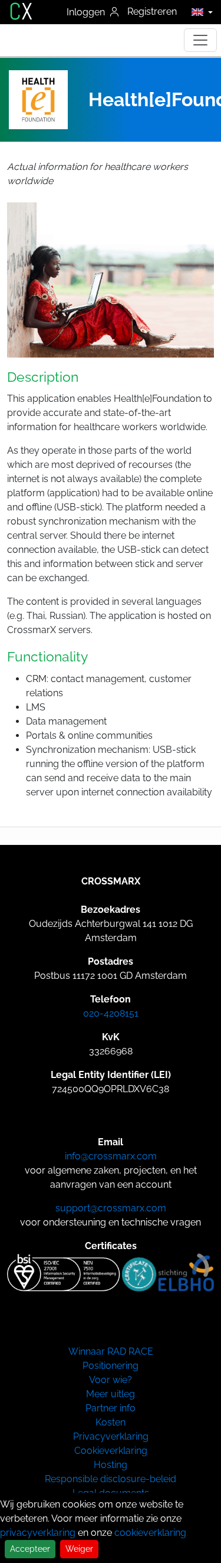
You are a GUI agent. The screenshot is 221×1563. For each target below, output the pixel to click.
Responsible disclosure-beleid (110, 1479)
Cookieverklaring (110, 1450)
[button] (199, 12)
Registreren (152, 11)
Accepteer (30, 1549)
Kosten (110, 1422)
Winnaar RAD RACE (110, 1351)
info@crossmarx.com (111, 1156)
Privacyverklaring (111, 1436)
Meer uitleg (110, 1394)
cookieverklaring (150, 1532)
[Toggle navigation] (200, 40)
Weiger (79, 1549)
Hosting (110, 1464)
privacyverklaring (37, 1532)
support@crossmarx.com (110, 1208)
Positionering (110, 1365)
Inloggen (87, 12)
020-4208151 (110, 1013)
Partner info (110, 1408)
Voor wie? (110, 1379)
